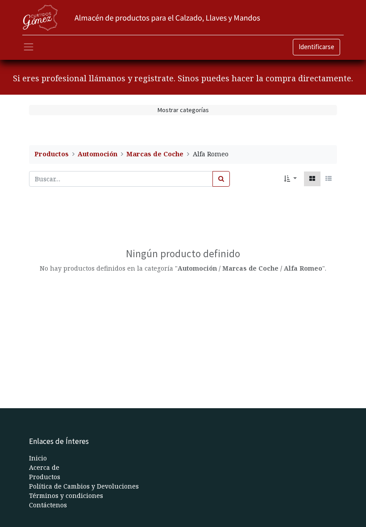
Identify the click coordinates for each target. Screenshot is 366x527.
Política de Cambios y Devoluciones (84, 486)
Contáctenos (48, 505)
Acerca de (44, 467)
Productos (51, 154)
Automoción (97, 154)
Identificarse (316, 46)
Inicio (38, 458)
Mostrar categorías (183, 110)
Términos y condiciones (66, 495)
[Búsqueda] (221, 179)
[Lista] (328, 178)
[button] (290, 178)
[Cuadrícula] (312, 178)
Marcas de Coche (154, 154)
